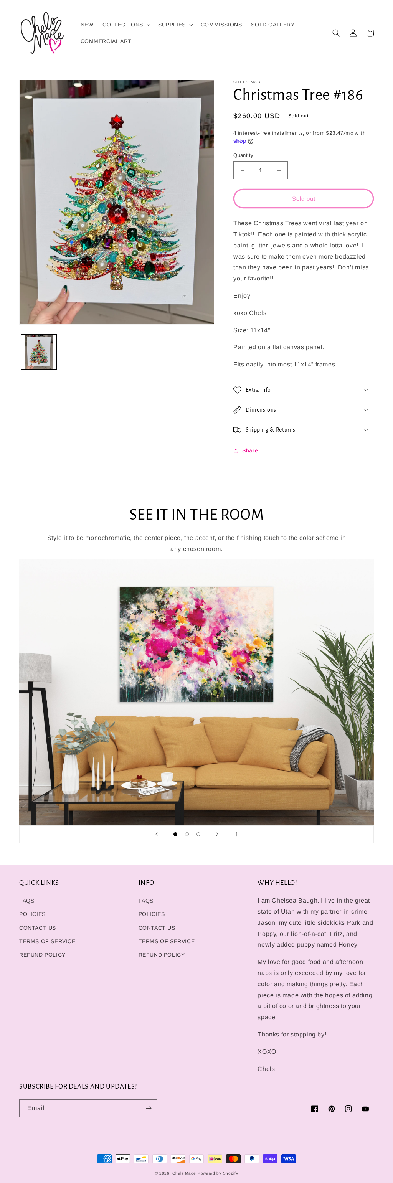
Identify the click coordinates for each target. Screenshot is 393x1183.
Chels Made (184, 1173)
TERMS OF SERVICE (47, 941)
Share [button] (250, 450)
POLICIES (32, 914)
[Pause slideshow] (236, 834)
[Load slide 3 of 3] (198, 834)
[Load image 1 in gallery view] (38, 352)
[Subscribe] (148, 1108)
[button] (126, 24)
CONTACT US (37, 928)
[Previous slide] (156, 834)
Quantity (243, 155)
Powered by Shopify (218, 1173)
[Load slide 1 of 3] (175, 834)
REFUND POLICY (42, 955)
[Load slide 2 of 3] (187, 834)
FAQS (26, 901)
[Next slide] (217, 834)
